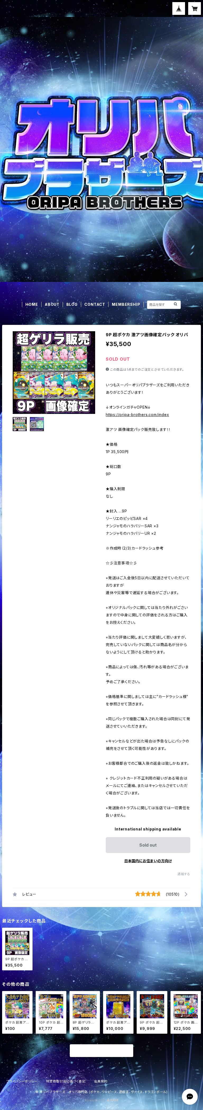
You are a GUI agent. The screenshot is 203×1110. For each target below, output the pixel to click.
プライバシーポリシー (22, 1081)
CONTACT (94, 304)
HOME (31, 304)
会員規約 (101, 1081)
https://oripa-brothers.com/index (137, 414)
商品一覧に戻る (101, 1051)
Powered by (96, 1100)
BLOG (72, 304)
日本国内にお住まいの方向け (148, 861)
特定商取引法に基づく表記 (66, 1081)
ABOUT (52, 304)
